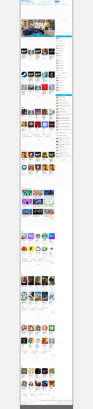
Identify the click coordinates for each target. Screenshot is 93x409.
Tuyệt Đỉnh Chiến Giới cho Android (64, 105)
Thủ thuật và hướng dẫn (26, 188)
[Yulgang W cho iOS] (57, 97)
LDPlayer (59, 90)
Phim (22, 274)
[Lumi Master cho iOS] (57, 132)
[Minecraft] (57, 38)
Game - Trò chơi (24, 150)
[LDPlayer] (57, 90)
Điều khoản (51, 400)
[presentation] (23, 28)
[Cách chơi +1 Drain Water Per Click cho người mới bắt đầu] (57, 144)
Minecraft (60, 38)
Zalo (59, 58)
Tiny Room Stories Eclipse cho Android (64, 130)
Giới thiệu (47, 400)
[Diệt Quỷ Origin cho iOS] (57, 150)
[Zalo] (57, 58)
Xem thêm (52, 138)
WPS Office (60, 87)
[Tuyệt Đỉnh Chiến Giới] (57, 100)
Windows (23, 107)
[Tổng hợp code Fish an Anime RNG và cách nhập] (57, 156)
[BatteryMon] (57, 75)
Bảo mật (54, 400)
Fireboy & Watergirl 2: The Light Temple (64, 123)
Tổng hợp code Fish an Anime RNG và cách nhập (64, 156)
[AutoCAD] (57, 80)
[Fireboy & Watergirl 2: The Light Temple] (57, 124)
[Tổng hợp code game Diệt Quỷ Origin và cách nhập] (57, 138)
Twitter (68, 400)
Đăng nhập (43, 400)
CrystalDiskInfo (61, 48)
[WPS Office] (57, 87)
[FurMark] (57, 83)
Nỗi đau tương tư (61, 108)
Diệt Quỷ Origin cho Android (63, 152)
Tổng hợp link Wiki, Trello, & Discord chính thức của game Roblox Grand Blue (64, 118)
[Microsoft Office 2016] (57, 78)
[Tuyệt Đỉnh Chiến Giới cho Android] (57, 106)
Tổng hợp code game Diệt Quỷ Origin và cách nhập (64, 139)
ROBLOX (60, 60)
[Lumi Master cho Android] (57, 135)
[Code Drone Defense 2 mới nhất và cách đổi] (57, 141)
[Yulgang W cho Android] (57, 112)
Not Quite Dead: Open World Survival (64, 121)
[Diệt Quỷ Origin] (57, 147)
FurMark (60, 82)
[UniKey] (57, 43)
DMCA (71, 400)
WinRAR (60, 53)
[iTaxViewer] (57, 70)
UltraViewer (60, 55)
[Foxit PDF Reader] (57, 46)
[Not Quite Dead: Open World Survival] (57, 121)
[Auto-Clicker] (57, 41)
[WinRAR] (57, 53)
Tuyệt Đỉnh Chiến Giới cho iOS (63, 102)
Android (22, 323)
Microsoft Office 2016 (62, 78)
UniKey (61, 43)
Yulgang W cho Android (62, 111)
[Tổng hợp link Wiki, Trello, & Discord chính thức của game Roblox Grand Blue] (57, 118)
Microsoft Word (61, 68)
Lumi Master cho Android (62, 135)
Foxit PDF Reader (62, 45)
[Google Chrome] (57, 65)
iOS (22, 366)
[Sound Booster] (57, 85)
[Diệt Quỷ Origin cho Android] (57, 153)
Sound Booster (61, 85)
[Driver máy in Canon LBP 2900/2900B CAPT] (57, 73)
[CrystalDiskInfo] (57, 48)
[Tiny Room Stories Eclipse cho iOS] (57, 127)
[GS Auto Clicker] (57, 50)
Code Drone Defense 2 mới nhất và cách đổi (64, 142)
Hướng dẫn (58, 400)
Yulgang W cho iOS (62, 96)
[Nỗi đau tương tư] (57, 109)
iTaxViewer (60, 70)
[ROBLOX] (57, 60)
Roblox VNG (61, 63)
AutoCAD (60, 80)
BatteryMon (60, 75)
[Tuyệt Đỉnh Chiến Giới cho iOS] (57, 103)
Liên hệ (62, 400)
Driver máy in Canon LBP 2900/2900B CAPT (62, 73)
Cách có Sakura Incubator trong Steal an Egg (64, 115)
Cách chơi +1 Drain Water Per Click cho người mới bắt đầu (64, 145)
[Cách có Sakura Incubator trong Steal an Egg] (57, 115)
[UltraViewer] (57, 55)
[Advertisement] (46, 13)
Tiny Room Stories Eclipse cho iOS (64, 126)
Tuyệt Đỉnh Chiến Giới (61, 99)
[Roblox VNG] (57, 63)
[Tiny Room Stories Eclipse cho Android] (57, 130)
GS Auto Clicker (61, 50)
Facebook (65, 400)
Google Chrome (61, 65)
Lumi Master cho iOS (61, 132)
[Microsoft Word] (57, 68)
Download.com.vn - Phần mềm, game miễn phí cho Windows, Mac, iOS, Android (27, 1)
